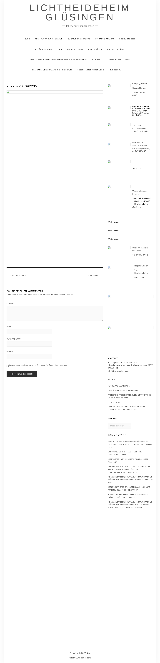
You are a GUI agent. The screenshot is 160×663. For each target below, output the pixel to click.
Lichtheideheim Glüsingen (80, 12)
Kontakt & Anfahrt (104, 39)
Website (10, 352)
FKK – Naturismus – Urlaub (48, 39)
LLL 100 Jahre (114, 402)
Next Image (93, 275)
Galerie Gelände (116, 49)
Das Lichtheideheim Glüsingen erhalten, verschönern (58, 59)
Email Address (14, 339)
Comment (11, 303)
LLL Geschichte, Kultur (118, 59)
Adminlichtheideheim (118, 487)
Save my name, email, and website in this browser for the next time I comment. (38, 365)
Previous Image (18, 275)
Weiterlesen (113, 222)
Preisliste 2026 (127, 39)
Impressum (115, 70)
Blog (27, 39)
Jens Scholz (113, 459)
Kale (88, 653)
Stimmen (96, 59)
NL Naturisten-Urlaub (79, 39)
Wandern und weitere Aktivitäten (84, 49)
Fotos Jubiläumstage (119, 386)
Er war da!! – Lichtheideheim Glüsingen (126, 441)
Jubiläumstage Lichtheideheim (123, 390)
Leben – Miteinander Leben (91, 70)
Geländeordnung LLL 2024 (48, 49)
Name (9, 326)
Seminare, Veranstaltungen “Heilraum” (52, 70)
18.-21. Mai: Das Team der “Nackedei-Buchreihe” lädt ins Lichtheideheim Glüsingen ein (129, 469)
